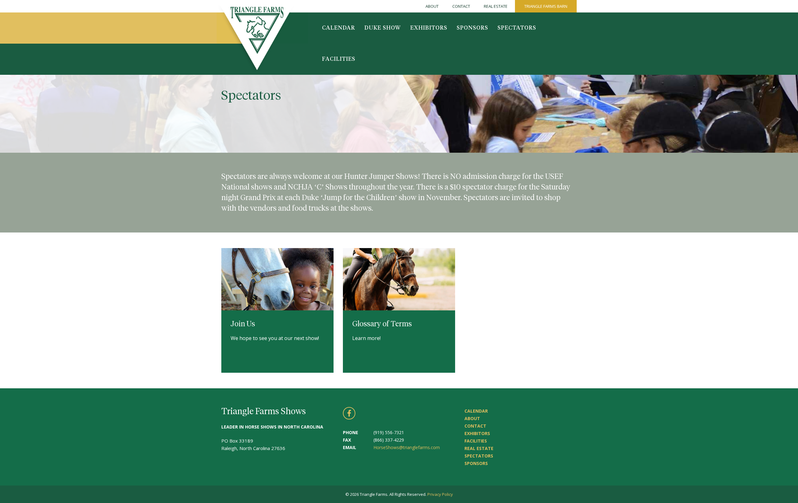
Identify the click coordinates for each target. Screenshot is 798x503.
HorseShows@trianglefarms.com (406, 447)
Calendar (338, 28)
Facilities (338, 59)
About (432, 6)
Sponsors (472, 28)
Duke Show (382, 28)
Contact (461, 6)
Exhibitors (428, 28)
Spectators (517, 28)
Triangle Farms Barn (545, 6)
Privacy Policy (440, 494)
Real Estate (495, 6)
